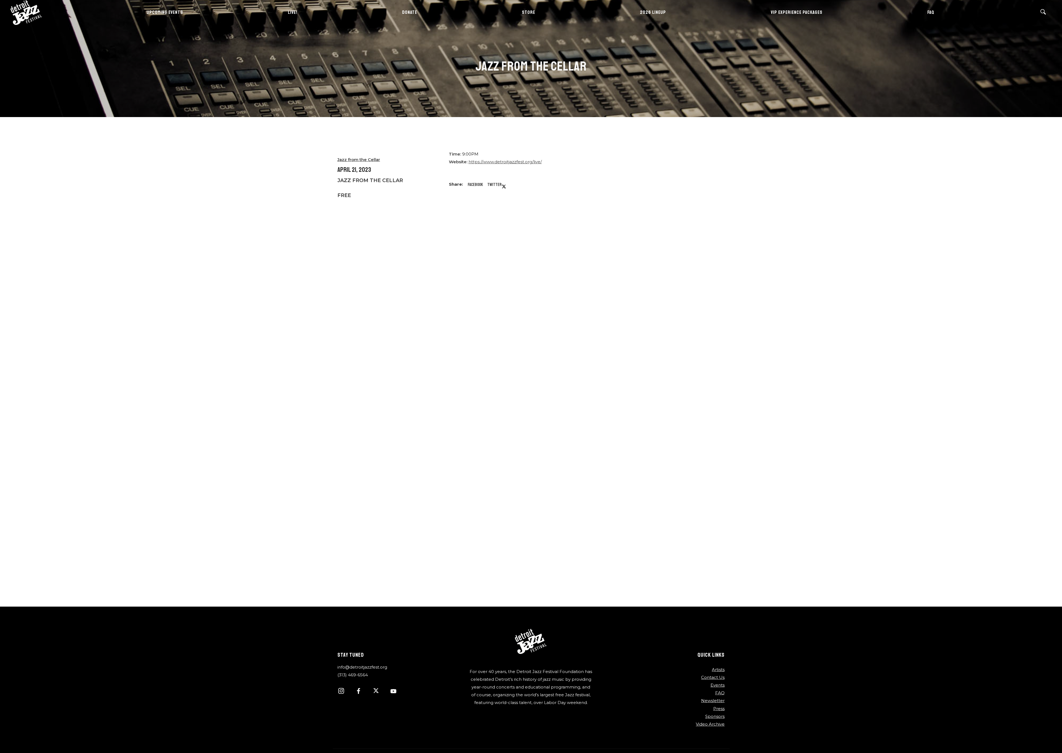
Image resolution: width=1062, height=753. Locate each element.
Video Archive (710, 724)
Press (719, 708)
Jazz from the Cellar (358, 159)
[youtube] (393, 694)
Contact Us (713, 677)
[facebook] (361, 692)
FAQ (720, 692)
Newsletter (713, 700)
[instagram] (344, 692)
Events (717, 685)
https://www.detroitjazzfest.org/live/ (505, 161)
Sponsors (715, 716)
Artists (718, 669)
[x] (379, 692)
